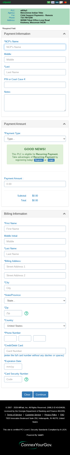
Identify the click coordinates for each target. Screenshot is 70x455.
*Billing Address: (12, 261)
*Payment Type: (12, 133)
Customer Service (33, 415)
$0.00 (35, 195)
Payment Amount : (14, 178)
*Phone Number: (12, 333)
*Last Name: (10, 248)
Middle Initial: (11, 236)
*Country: (9, 320)
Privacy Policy (51, 415)
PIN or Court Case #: (15, 79)
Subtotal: (22, 195)
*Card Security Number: (16, 373)
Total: (24, 200)
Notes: (7, 92)
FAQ (62, 415)
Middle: (8, 54)
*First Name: (10, 223)
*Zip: (6, 307)
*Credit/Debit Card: (14, 345)
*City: (7, 282)
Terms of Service (14, 415)
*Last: (7, 66)
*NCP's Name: (11, 41)
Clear (27, 394)
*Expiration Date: (13, 361)
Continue (41, 394)
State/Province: (12, 295)
